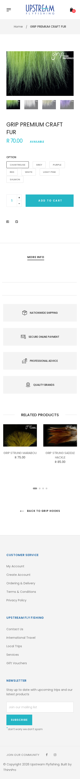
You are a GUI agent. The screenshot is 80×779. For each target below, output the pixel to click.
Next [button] (67, 73)
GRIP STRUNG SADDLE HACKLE (60, 455)
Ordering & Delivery (20, 583)
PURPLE (57, 164)
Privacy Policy (16, 600)
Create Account (18, 575)
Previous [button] (13, 73)
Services (12, 655)
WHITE (28, 172)
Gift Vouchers (16, 663)
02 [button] (40, 488)
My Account (15, 566)
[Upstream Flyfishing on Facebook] (47, 755)
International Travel (20, 638)
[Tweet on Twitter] (16, 221)
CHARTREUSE (17, 164)
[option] (40, 73)
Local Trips (14, 646)
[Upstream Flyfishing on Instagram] (55, 755)
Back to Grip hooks (43, 511)
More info (35, 257)
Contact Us (14, 629)
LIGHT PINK (49, 172)
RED (12, 172)
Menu (9, 10)
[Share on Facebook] (8, 221)
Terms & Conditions (21, 592)
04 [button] (46, 488)
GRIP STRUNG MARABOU (19, 453)
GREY (39, 164)
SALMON (15, 179)
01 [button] (35, 488)
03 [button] (43, 488)
